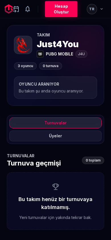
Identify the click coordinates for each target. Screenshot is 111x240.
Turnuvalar (55, 122)
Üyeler (55, 135)
